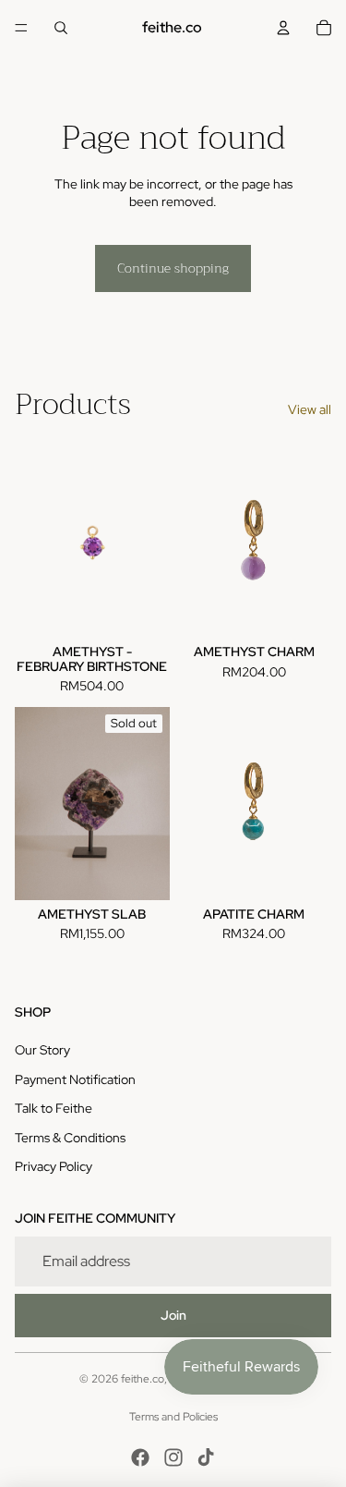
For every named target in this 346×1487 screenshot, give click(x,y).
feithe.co (142, 1378)
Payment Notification (75, 1079)
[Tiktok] (206, 1457)
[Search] (61, 27)
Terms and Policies (173, 1416)
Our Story (42, 1050)
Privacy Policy (53, 1166)
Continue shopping (173, 268)
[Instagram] (173, 1457)
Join (173, 1315)
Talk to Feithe (53, 1108)
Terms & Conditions (70, 1137)
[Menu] (21, 27)
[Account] (283, 27)
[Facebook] (140, 1457)
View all (309, 409)
